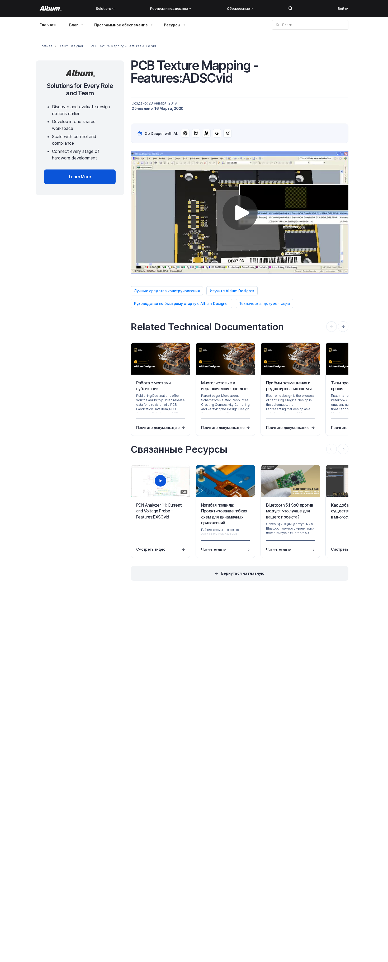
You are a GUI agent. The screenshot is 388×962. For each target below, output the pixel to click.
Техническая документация (264, 303)
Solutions (104, 8)
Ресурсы (172, 25)
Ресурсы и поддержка (169, 8)
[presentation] (343, 326)
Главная (48, 24)
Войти (343, 8)
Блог (73, 25)
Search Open (290, 8)
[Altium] (50, 8)
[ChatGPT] (185, 133)
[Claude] (206, 133)
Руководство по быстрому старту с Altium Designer (181, 303)
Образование (238, 8)
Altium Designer (71, 46)
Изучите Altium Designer (232, 291)
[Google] (217, 133)
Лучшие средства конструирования (167, 291)
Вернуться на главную (242, 573)
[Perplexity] (196, 133)
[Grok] (227, 133)
